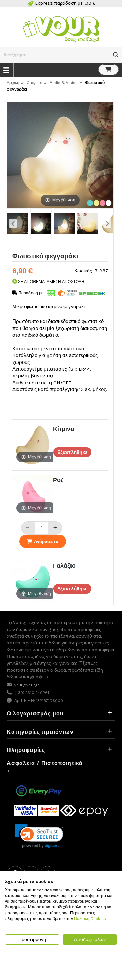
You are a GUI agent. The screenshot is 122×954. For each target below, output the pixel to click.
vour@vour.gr (26, 685)
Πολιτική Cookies (90, 918)
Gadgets (34, 82)
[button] (116, 55)
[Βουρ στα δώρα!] (61, 28)
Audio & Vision (64, 82)
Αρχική (13, 82)
